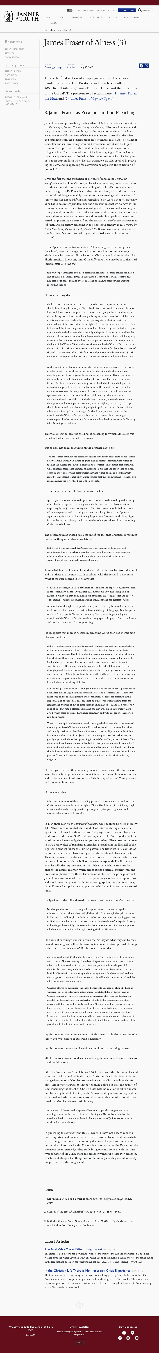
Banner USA (75, 10)
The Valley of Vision (16, 97)
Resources (96, 17)
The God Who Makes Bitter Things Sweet (73, 1249)
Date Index (11, 75)
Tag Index (10, 79)
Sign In (114, 10)
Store (61, 17)
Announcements (14, 49)
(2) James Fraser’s (88, 98)
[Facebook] (141, 65)
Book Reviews (12, 57)
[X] (146, 65)
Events (113, 17)
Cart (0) (128, 10)
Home (47, 30)
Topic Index (11, 83)
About (55, 22)
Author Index (13, 71)
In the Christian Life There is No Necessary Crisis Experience (88, 1270)
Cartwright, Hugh (53, 67)
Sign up (79, 1342)
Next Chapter (132, 17)
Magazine (77, 17)
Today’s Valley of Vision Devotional (18, 102)
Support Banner (89, 10)
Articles (71, 67)
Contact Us (103, 10)
